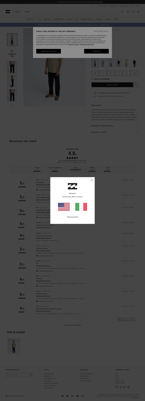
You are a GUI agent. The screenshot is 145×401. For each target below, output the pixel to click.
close (92, 180)
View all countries (72, 217)
